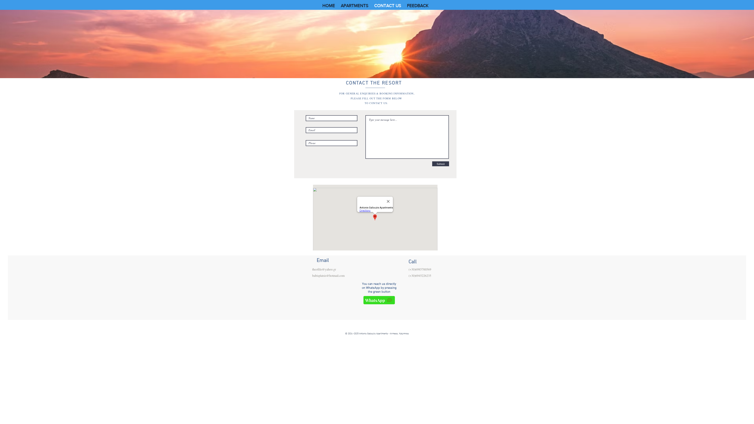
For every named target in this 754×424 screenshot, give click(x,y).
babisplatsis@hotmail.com (328, 275)
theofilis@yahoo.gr (324, 269)
